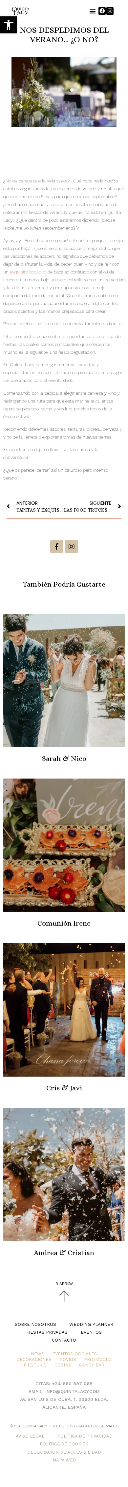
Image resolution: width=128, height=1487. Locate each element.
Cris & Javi (64, 1088)
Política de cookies (64, 1443)
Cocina (62, 1365)
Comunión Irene (64, 923)
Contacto (64, 1340)
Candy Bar (91, 1365)
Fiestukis (35, 1365)
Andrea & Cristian (64, 1253)
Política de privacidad (85, 1436)
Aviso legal (30, 1436)
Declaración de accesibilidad (64, 1452)
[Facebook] (102, 10)
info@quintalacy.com (72, 1391)
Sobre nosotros (35, 1324)
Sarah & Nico (64, 758)
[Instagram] (110, 10)
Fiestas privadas (47, 1332)
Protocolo (98, 1359)
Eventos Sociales (74, 1353)
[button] (8, 24)
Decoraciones (34, 1359)
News (37, 1353)
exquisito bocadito (28, 271)
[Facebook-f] (56, 546)
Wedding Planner (91, 1324)
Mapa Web (64, 1460)
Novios (67, 1359)
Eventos (91, 1332)
